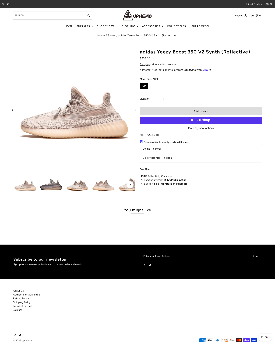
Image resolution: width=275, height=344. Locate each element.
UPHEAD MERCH (200, 26)
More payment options (201, 128)
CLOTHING (128, 26)
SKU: (142, 135)
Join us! (17, 309)
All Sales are (164, 183)
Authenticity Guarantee (156, 176)
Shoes (112, 35)
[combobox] (49, 15)
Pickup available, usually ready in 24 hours (166, 142)
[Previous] (12, 109)
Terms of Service (22, 306)
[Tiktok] (7, 4)
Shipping (145, 64)
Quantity (144, 98)
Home (101, 35)
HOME (69, 26)
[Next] (135, 109)
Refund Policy (21, 298)
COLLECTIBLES (176, 26)
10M (144, 85)
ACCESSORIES (151, 26)
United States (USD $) (258, 4)
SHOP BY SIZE (106, 26)
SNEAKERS (83, 26)
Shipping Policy (22, 302)
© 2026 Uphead (22, 340)
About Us (18, 290)
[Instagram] (2, 4)
